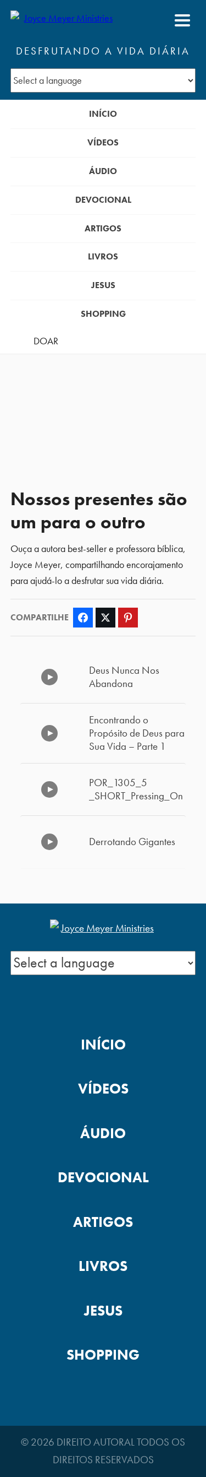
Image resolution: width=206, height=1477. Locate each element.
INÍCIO (103, 114)
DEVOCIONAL (103, 199)
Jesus (103, 285)
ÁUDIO (103, 171)
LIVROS (103, 256)
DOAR (46, 341)
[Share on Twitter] (105, 617)
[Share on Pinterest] (128, 617)
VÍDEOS (103, 142)
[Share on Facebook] (83, 617)
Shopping (103, 314)
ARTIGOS (103, 228)
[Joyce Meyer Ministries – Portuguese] (63, 20)
